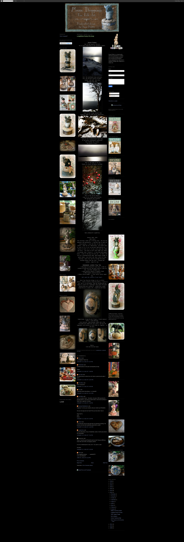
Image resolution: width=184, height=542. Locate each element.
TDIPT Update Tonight (115, 514)
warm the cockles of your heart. (94, 277)
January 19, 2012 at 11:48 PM (85, 427)
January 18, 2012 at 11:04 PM (85, 379)
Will (83, 277)
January (113, 509)
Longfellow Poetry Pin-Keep (85, 36)
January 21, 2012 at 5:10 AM (85, 449)
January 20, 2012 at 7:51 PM (85, 435)
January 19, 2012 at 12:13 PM (85, 393)
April (112, 503)
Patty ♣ (80, 358)
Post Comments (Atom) (88, 465)
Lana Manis (80, 396)
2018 (111, 481)
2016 (111, 484)
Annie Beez (80, 382)
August (112, 501)
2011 (111, 524)
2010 (111, 526)
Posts (111, 93)
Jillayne (80, 421)
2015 (111, 486)
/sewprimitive (81, 430)
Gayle (79, 452)
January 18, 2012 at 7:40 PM (85, 371)
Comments (112, 95)
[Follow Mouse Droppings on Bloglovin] (66, 44)
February (113, 507)
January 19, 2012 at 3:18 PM (85, 403)
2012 (111, 492)
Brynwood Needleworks (83, 406)
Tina (79, 389)
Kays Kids (80, 374)
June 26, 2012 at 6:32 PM (84, 457)
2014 (111, 488)
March (112, 505)
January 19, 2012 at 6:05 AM (85, 386)
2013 (111, 490)
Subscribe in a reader (113, 101)
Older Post (105, 462)
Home (92, 462)
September (113, 499)
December (113, 494)
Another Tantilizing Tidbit (116, 518)
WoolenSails (81, 364)
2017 (111, 483)
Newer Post (79, 462)
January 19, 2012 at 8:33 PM (85, 418)
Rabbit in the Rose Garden (116, 510)
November (113, 495)
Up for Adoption (114, 516)
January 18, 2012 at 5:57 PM (85, 361)
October (113, 497)
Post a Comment (80, 460)
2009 (111, 527)
